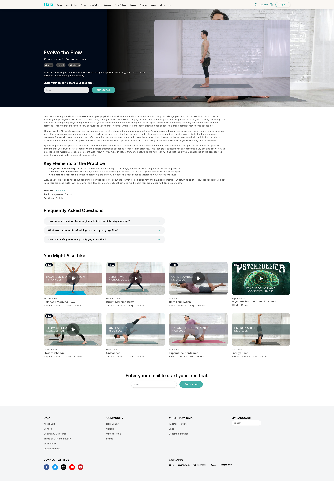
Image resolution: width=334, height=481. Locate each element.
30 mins (140, 305)
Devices (48, 428)
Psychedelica (238, 298)
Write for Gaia (113, 433)
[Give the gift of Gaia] (271, 4)
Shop (171, 428)
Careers (110, 428)
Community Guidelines (55, 433)
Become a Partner (178, 433)
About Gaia (49, 424)
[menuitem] (59, 4)
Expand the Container (183, 353)
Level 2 (246, 356)
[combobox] (246, 423)
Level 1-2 (59, 305)
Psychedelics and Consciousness (254, 301)
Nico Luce (81, 59)
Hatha (172, 356)
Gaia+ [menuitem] (153, 5)
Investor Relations (178, 424)
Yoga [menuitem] (83, 5)
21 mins (141, 356)
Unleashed (113, 353)
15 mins (77, 305)
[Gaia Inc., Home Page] (48, 4)
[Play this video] (73, 278)
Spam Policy (50, 443)
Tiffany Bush (50, 298)
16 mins (201, 305)
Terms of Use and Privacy (57, 438)
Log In (282, 4)
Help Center (112, 424)
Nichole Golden (114, 298)
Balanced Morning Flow (59, 302)
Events (109, 438)
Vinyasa (48, 305)
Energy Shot (240, 353)
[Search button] (256, 4)
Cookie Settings (52, 448)
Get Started (103, 90)
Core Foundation (180, 302)
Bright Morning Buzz (120, 302)
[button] (104, 221)
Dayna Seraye (51, 349)
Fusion (172, 305)
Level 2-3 (122, 356)
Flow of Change (54, 353)
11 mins (200, 356)
